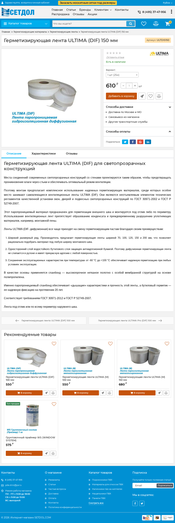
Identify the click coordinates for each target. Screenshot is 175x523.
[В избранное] (150, 96)
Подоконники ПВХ (102, 480)
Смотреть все (96, 503)
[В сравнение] (159, 96)
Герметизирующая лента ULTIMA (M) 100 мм (85, 380)
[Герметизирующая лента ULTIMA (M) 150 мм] (144, 359)
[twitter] (141, 503)
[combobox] (122, 75)
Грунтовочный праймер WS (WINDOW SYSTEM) (30, 440)
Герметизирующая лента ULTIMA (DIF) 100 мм (30, 380)
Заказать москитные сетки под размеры (87, 2)
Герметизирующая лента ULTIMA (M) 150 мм (142, 378)
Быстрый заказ (142, 96)
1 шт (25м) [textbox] (113, 74)
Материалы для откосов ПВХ (107, 484)
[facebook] (135, 503)
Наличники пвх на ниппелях (107, 489)
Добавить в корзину (121, 96)
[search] (130, 23)
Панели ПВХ (98, 498)
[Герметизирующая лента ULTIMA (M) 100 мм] (87, 359)
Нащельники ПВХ (101, 493)
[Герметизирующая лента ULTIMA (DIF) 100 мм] (31, 359)
